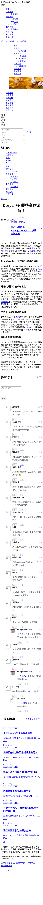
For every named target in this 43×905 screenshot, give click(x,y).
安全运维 (14, 14)
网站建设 (9, 34)
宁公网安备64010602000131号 (15, 863)
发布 (3, 399)
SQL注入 (14, 24)
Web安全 (14, 22)
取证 (8, 158)
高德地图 (9, 155)
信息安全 (9, 12)
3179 (8, 162)
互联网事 (14, 29)
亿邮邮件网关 (11, 153)
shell (12, 304)
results (8, 160)
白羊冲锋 (23, 703)
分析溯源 (14, 19)
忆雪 (21, 634)
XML (11, 859)
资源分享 (9, 37)
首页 (8, 9)
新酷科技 (9, 32)
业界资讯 (9, 27)
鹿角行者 (23, 676)
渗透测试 (9, 17)
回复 (22, 419)
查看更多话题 (32, 719)
